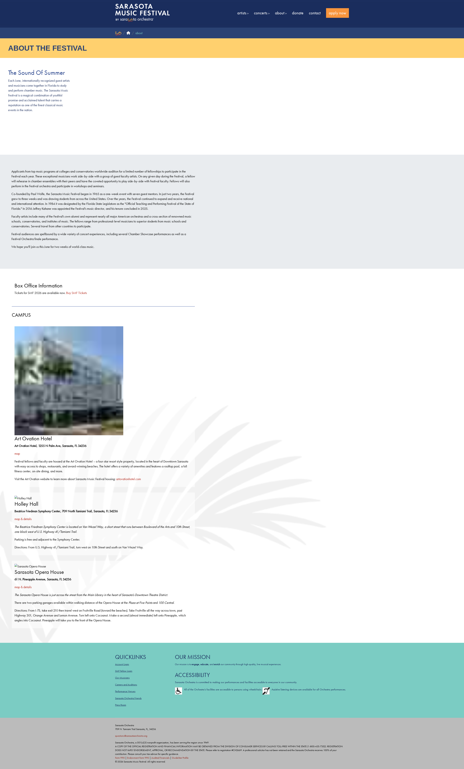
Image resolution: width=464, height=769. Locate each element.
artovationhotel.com (128, 479)
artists (241, 13)
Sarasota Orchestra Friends (128, 698)
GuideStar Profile (180, 757)
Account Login (122, 664)
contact (315, 13)
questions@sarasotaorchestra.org (131, 735)
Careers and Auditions (126, 684)
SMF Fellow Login (123, 671)
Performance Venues (125, 691)
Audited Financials (160, 757)
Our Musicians (122, 677)
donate (297, 13)
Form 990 (120, 757)
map (17, 453)
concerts (260, 13)
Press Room (120, 705)
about (279, 13)
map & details (23, 519)
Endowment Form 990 (138, 757)
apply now (337, 13)
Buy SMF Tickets (76, 293)
